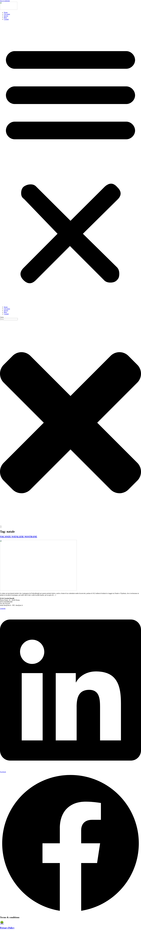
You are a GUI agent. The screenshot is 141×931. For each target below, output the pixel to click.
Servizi (6, 16)
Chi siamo (7, 14)
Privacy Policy (7, 927)
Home (6, 12)
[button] (70, 163)
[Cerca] (1, 527)
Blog (5, 17)
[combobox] (9, 319)
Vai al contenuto (5, 1)
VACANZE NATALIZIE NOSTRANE (18, 536)
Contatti (6, 19)
